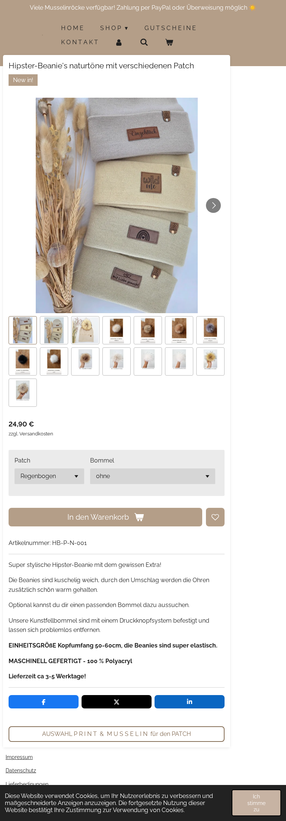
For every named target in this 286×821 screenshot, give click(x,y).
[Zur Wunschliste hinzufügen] (215, 517)
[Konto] (118, 42)
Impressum (19, 757)
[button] (23, 330)
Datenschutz (21, 770)
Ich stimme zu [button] (256, 802)
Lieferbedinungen (27, 784)
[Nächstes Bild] (213, 205)
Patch (22, 460)
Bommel (102, 460)
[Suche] (143, 42)
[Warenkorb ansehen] (169, 42)
